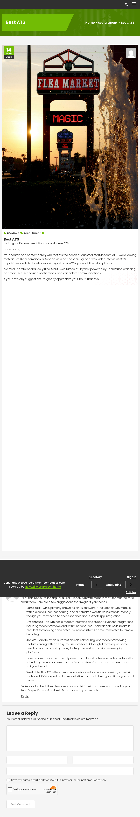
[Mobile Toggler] (96, 584)
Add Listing (113, 585)
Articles (131, 592)
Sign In (131, 577)
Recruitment (107, 22)
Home (90, 22)
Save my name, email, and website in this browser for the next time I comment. (59, 780)
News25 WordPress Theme (43, 586)
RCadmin (12, 233)
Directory (95, 577)
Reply (25, 696)
